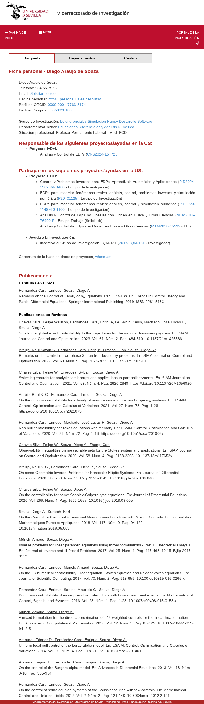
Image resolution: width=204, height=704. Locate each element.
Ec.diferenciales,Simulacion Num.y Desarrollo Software (106, 121)
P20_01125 (67, 198)
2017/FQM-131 (132, 243)
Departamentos (82, 58)
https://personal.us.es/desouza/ (74, 99)
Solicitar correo (43, 93)
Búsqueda (31, 58)
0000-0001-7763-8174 (67, 104)
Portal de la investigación (187, 35)
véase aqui (104, 257)
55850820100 (60, 110)
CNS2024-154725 (102, 154)
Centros (130, 58)
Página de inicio (15, 35)
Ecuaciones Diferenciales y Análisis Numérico (96, 127)
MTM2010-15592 (165, 226)
